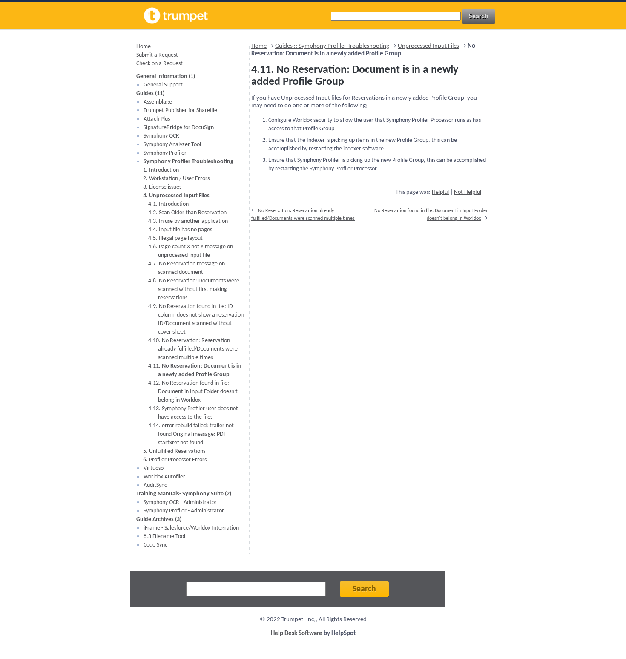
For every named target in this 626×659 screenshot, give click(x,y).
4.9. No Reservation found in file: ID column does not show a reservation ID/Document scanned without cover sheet (196, 319)
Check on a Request (159, 63)
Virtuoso (154, 468)
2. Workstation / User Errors (176, 179)
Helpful (440, 192)
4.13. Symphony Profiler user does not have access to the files (193, 413)
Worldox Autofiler (164, 477)
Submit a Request (157, 55)
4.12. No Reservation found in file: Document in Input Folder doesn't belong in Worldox (193, 391)
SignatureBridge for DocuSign (179, 127)
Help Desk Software (296, 633)
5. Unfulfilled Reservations (174, 451)
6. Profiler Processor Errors (175, 460)
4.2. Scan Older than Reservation (187, 213)
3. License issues (162, 187)
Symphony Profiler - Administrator (184, 511)
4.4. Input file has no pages (180, 230)
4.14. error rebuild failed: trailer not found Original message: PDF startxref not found (191, 434)
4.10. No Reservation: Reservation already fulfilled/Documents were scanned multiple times (193, 349)
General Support (163, 85)
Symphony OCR (161, 136)
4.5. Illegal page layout (175, 238)
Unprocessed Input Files (428, 46)
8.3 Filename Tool (164, 536)
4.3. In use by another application (188, 221)
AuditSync (155, 485)
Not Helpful (467, 192)
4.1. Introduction (168, 204)
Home (143, 46)
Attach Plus (157, 119)
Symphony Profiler (165, 153)
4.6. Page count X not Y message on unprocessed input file (190, 251)
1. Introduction (161, 170)
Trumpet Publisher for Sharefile (180, 110)
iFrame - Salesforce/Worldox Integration (191, 528)
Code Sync (155, 545)
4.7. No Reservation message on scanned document (186, 268)
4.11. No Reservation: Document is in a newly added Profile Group (194, 370)
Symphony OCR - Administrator (180, 502)
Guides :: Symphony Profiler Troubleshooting (332, 46)
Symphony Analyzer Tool (172, 144)
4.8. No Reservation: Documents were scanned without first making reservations (193, 289)
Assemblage (158, 102)
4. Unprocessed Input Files (176, 196)
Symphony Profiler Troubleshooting (188, 161)
